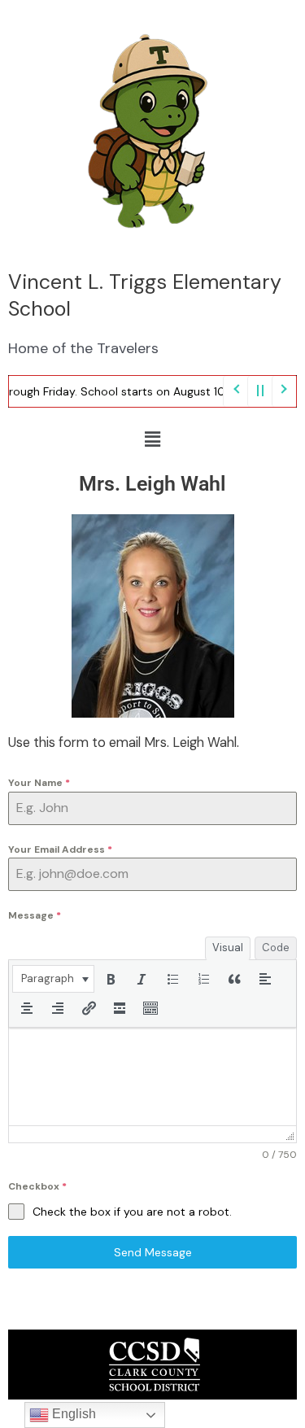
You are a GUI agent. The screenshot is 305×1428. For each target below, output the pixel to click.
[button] (152, 439)
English (72, 1414)
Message (34, 915)
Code (276, 947)
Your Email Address (60, 849)
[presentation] (53, 979)
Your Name (39, 782)
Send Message (153, 1252)
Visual (227, 947)
